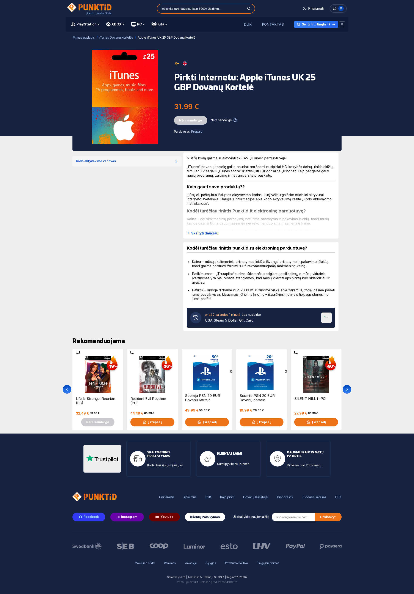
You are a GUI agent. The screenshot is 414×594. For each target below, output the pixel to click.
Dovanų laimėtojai (255, 497)
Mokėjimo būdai (145, 563)
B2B (208, 497)
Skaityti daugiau (204, 233)
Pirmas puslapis (84, 37)
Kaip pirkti (227, 497)
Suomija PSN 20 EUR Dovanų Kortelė (257, 397)
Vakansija (191, 563)
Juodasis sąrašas (314, 497)
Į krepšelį (155, 422)
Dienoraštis (285, 497)
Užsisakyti (328, 517)
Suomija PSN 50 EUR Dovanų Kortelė (202, 397)
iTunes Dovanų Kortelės (116, 37)
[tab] (85, 24)
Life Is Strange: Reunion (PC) (95, 400)
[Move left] (67, 389)
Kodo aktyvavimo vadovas (96, 161)
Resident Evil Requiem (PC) (148, 400)
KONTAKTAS (273, 24)
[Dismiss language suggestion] (342, 24)
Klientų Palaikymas (205, 517)
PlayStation (87, 24)
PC (139, 24)
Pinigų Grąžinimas (268, 563)
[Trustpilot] (326, 317)
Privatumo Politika (236, 563)
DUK (248, 24)
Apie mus (189, 497)
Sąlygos (211, 563)
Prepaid (196, 131)
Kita (160, 24)
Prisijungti (316, 8)
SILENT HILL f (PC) (310, 398)
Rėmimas (170, 563)
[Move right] (347, 389)
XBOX (116, 24)
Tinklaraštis (166, 497)
